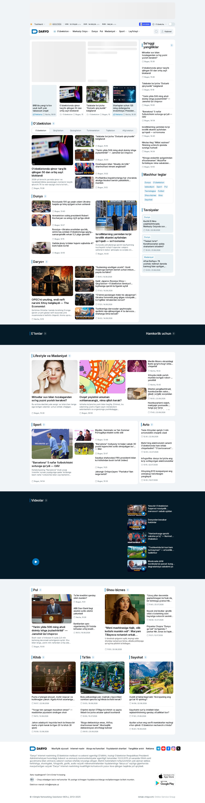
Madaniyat (110, 31)
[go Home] (38, 748)
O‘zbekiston (63, 31)
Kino (161, 195)
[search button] (156, 31)
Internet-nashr (77, 748)
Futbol (161, 191)
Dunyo (95, 31)
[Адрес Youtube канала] (163, 748)
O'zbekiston (158, 182)
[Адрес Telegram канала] (158, 748)
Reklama (150, 748)
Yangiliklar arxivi (136, 748)
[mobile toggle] (54, 31)
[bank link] (55, 24)
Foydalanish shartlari (116, 748)
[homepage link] (40, 31)
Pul (101, 31)
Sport (122, 31)
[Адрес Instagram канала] (173, 748)
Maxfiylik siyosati (60, 748)
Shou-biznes (150, 195)
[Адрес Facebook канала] (168, 748)
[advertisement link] (145, 24)
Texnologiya (150, 191)
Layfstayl (133, 31)
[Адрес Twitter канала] (178, 748)
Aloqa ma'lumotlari (95, 748)
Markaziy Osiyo (80, 31)
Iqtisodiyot (149, 187)
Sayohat (148, 199)
